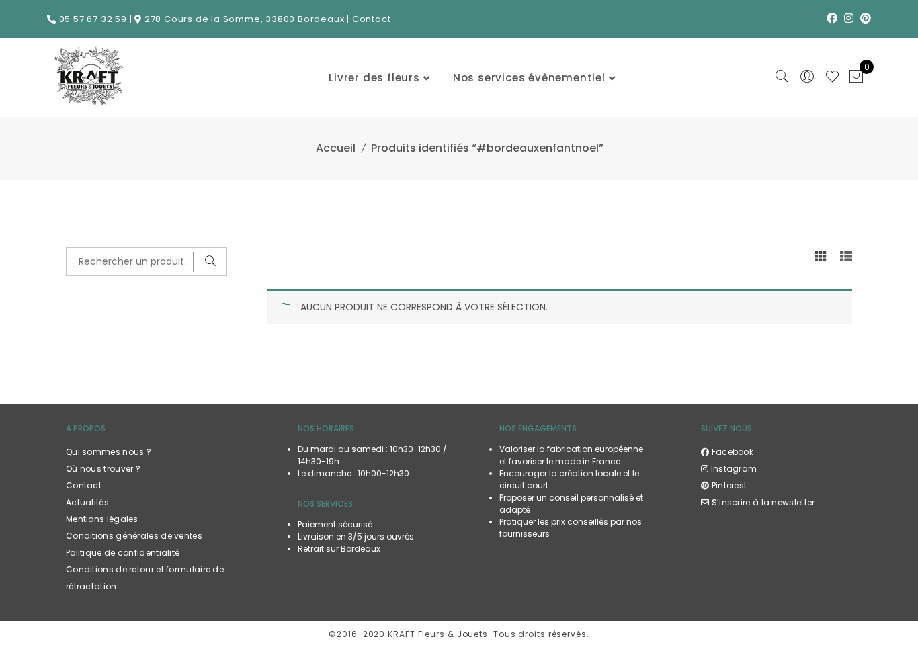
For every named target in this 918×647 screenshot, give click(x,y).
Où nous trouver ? (103, 468)
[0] (856, 78)
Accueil (336, 148)
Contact (371, 19)
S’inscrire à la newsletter (762, 502)
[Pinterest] (865, 18)
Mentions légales (102, 519)
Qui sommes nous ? (108, 452)
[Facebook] (832, 18)
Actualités (87, 502)
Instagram (732, 468)
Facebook (731, 452)
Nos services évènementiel (529, 78)
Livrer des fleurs (374, 78)
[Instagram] (848, 18)
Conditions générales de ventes (134, 536)
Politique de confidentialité (122, 552)
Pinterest (728, 485)
